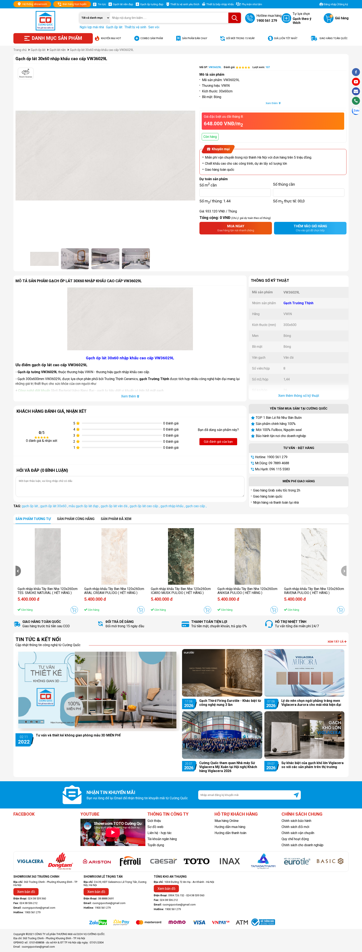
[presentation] (18, 571)
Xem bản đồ (26, 892)
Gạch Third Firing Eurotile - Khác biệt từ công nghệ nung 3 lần (230, 703)
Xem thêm (272, 103)
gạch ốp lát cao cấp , (145, 506)
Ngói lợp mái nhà (92, 27)
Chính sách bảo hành (296, 821)
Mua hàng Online (227, 821)
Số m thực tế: (289, 201)
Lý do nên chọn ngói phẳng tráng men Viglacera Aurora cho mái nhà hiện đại (311, 703)
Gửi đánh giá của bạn (218, 442)
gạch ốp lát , (31, 506)
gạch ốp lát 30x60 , (54, 506)
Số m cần (208, 184)
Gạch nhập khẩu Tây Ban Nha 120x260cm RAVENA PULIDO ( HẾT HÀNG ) (314, 591)
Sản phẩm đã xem (116, 519)
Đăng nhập (330, 4)
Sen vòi (153, 27)
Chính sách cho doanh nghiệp (302, 845)
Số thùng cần (284, 184)
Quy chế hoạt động (295, 839)
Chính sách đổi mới (295, 827)
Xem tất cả (336, 641)
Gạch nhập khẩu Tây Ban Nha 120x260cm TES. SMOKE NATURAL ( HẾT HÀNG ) (48, 591)
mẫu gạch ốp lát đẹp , (85, 506)
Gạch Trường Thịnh (298, 303)
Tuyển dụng (155, 845)
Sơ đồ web (155, 827)
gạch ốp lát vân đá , (115, 506)
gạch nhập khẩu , (173, 506)
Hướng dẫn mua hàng (230, 827)
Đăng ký (343, 4)
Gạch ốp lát (114, 27)
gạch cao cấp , (196, 506)
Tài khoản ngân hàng (162, 839)
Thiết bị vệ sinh (135, 27)
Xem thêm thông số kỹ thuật (298, 396)
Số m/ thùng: (214, 201)
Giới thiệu (154, 821)
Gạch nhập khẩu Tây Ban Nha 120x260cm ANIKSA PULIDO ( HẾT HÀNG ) (247, 591)
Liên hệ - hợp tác (159, 833)
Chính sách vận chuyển (298, 833)
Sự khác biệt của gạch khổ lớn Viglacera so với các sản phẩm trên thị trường (312, 765)
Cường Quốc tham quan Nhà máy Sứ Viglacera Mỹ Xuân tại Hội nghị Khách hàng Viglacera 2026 (228, 767)
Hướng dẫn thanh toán (230, 833)
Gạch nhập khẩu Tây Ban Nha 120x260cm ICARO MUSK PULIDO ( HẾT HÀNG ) (181, 591)
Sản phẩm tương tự (33, 519)
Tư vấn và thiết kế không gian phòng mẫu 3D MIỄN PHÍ (78, 735)
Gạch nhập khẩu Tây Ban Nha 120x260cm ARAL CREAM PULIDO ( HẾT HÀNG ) (114, 591)
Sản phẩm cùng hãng (75, 519)
